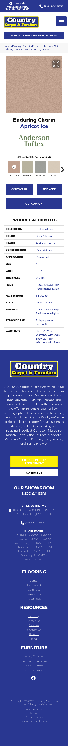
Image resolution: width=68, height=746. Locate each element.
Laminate (34, 589)
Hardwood (34, 585)
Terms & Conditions (34, 720)
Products (36, 46)
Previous (5, 168)
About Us (34, 620)
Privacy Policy (34, 716)
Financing (49, 189)
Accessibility (34, 709)
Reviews (34, 634)
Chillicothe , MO (34, 505)
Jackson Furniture (34, 665)
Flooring (16, 46)
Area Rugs (34, 598)
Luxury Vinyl (34, 594)
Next (62, 168)
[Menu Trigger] (61, 21)
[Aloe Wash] (27, 167)
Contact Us (19, 189)
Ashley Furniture (34, 656)
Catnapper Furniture (34, 660)
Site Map (34, 713)
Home (7, 46)
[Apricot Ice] (14, 167)
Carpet (26, 46)
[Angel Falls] (40, 167)
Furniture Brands (34, 669)
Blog (34, 638)
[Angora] (53, 167)
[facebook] (33, 678)
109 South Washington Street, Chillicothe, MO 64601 (17, 6)
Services (34, 625)
